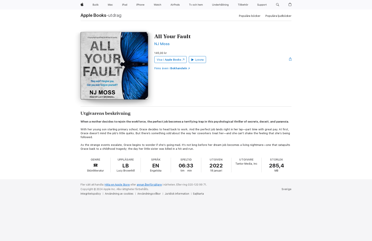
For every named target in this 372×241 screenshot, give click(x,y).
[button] (277, 4)
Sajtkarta (198, 193)
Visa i (169, 59)
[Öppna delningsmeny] (290, 59)
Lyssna (199, 59)
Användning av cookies (119, 193)
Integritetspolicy (91, 193)
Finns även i (170, 68)
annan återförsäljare (149, 184)
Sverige (286, 189)
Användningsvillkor (149, 193)
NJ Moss (162, 43)
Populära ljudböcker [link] (278, 15)
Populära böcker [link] (249, 15)
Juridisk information (177, 193)
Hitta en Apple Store (117, 184)
